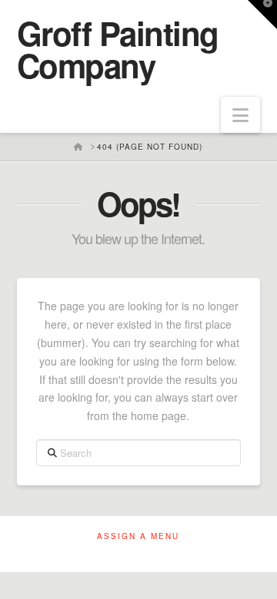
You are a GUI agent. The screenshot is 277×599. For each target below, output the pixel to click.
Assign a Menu (138, 536)
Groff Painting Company (118, 49)
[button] (240, 115)
